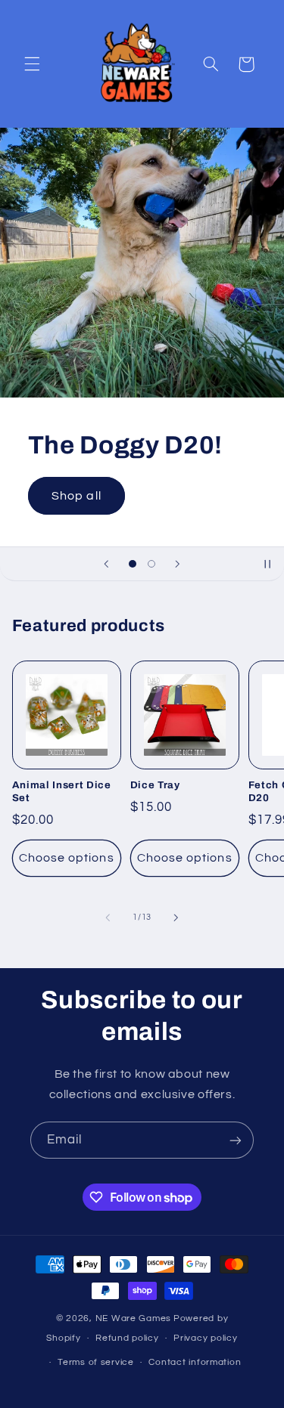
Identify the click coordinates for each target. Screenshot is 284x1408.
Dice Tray (155, 785)
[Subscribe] (235, 1140)
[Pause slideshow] (267, 563)
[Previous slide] (106, 563)
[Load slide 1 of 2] (132, 563)
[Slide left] (107, 917)
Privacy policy (205, 1338)
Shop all (76, 496)
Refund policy (127, 1338)
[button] (31, 64)
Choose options (66, 858)
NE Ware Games (133, 1318)
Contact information (194, 1362)
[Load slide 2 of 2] (151, 563)
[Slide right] (176, 917)
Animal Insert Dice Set (61, 791)
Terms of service (96, 1362)
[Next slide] (178, 563)
